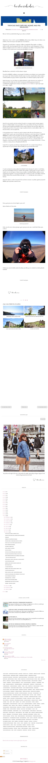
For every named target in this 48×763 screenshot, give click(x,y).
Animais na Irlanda (6, 675)
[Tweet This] (25, 300)
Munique (24, 707)
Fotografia (26, 696)
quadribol (29, 83)
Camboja (40, 680)
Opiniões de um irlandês (7, 710)
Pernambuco (9, 714)
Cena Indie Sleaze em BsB (9, 648)
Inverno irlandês (27, 700)
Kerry (14, 701)
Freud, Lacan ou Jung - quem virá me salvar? (13, 572)
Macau (10, 705)
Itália (8, 701)
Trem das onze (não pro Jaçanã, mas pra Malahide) (14, 535)
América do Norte (37, 673)
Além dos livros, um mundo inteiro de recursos (22, 609)
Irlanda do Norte (34, 700)
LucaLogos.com (32, 761)
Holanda (24, 698)
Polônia (35, 714)
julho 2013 (7, 526)
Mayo (30, 705)
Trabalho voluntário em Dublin (11, 539)
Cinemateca (32, 684)
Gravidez (4, 698)
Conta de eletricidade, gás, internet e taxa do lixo (15, 574)
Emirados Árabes (18, 691)
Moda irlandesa (6, 707)
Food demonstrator (15, 696)
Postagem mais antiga (42, 407)
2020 (5, 502)
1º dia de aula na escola (9, 570)
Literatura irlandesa (28, 703)
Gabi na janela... (7, 639)
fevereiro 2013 (8, 587)
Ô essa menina (7, 643)
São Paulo (35, 721)
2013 (5, 515)
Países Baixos (5, 712)
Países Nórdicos (19, 712)
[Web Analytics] (2, 756)
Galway (39, 696)
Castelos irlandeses (16, 682)
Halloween (12, 698)
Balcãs (42, 677)
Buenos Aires (18, 680)
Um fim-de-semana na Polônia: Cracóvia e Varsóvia (22, 624)
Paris (30, 712)
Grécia (8, 698)
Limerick (36, 701)
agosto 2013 (7, 524)
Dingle (34, 689)
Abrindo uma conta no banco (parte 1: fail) (13, 568)
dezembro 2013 (8, 517)
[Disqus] (24, 350)
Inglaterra (12, 700)
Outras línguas (33, 710)
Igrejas (33, 698)
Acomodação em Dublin (13, 673)
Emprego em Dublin (26, 691)
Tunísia (29, 726)
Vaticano (15, 728)
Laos (21, 701)
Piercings (20, 714)
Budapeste (13, 680)
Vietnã (15, 730)
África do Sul (25, 673)
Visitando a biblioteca (9, 546)
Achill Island (5, 673)
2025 (5, 493)
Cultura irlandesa (6, 687)
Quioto (31, 717)
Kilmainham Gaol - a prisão (10, 577)
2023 (5, 497)
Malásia (13, 705)
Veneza (19, 728)
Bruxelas (8, 680)
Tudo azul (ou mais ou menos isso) (12, 533)
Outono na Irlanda (25, 710)
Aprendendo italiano (32, 675)
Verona (29, 728)
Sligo (29, 723)
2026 (5, 491)
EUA (40, 693)
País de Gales (39, 710)
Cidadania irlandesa (18, 684)
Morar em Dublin (13, 707)
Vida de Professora (7, 730)
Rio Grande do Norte (7, 721)
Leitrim (23, 701)
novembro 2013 (8, 519)
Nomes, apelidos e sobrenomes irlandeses (20, 602)
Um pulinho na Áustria (8, 653)
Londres (42, 703)
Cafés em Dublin (34, 680)
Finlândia (39, 694)
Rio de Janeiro (35, 719)
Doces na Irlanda (6, 691)
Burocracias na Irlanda (26, 680)
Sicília (22, 723)
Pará (23, 712)
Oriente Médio (15, 710)
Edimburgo (12, 691)
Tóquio (32, 724)
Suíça (15, 724)
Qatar (28, 717)
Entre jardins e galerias (9, 548)
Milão (33, 705)
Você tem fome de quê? (9, 561)
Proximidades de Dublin (33, 29)
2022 (5, 499)
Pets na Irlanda (15, 714)
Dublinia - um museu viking (10, 583)
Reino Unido (40, 717)
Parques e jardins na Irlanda (36, 712)
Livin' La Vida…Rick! (9, 652)
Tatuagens (29, 724)
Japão (11, 701)
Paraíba (26, 712)
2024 (5, 495)
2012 (5, 591)
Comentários (7, 753)
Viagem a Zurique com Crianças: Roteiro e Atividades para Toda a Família (18, 657)
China (4, 684)
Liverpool (38, 703)
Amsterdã (43, 673)
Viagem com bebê (35, 728)
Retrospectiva (29, 719)
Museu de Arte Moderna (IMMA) (11, 579)
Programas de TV (6, 717)
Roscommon (20, 721)
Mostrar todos (43, 660)
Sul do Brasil (19, 724)
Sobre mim (33, 723)
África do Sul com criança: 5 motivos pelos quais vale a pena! (15, 740)
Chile (43, 682)
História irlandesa (18, 698)
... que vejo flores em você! (10, 557)
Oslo (20, 710)
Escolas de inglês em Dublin (8, 693)
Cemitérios (33, 682)
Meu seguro (6, 644)
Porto (39, 714)
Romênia (16, 721)
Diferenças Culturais (23, 689)
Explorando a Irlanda (16, 29)
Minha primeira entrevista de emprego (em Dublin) (14, 555)
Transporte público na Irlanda (21, 726)
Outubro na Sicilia (7, 640)
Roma (13, 721)
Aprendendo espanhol (23, 675)
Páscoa (4, 714)
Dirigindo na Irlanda (40, 689)
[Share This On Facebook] (23, 300)
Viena (12, 730)
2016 (5, 510)
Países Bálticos (12, 712)
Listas (22, 703)
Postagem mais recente (6, 407)
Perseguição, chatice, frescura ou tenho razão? (14, 559)
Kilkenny (17, 701)
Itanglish (7, 537)
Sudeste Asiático (6, 724)
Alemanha (31, 673)
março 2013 (7, 585)
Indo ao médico (6, 700)
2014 (5, 513)
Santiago (30, 721)
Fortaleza (21, 696)
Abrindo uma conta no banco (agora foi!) (13, 563)
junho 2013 (7, 528)
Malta (17, 705)
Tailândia (24, 724)
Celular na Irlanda (27, 682)
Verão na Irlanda (24, 728)
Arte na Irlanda (31, 677)
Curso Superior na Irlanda (28, 687)
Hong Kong (29, 698)
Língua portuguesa (13, 703)
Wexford (29, 730)
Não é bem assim (8, 564)
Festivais (31, 694)
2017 (5, 508)
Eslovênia (16, 693)
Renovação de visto (7, 719)
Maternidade (25, 705)
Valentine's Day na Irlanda (8, 728)
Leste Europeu (28, 701)
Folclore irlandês (6, 696)
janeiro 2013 (7, 589)
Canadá (4, 682)
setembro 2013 (8, 522)
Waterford (25, 730)
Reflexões (36, 717)
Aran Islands (15, 677)
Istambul (4, 701)
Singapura (26, 723)
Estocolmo (30, 693)
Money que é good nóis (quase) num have (13, 542)
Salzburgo (26, 721)
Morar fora (19, 707)
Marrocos (20, 705)
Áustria (36, 677)
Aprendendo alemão (14, 675)
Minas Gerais (37, 705)
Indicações (38, 698)
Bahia (39, 677)
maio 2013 (7, 530)
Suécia (11, 724)
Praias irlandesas (24, 29)
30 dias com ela (8, 550)
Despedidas (36, 687)
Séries (15, 723)
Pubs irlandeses (23, 717)
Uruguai (33, 726)
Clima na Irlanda (38, 684)
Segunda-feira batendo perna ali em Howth (13, 553)
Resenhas (13, 719)
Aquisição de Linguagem (7, 677)
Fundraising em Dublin (33, 696)
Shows (18, 723)
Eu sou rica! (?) (13, 617)
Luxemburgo (5, 705)
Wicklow (33, 730)
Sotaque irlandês (39, 723)
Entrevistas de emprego (35, 691)
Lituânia (34, 703)
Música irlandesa (37, 707)
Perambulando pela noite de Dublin (11, 581)
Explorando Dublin (25, 694)
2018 (5, 506)
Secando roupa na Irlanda (8, 723)
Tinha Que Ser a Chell (9, 656)
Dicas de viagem (6, 689)
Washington (19, 730)
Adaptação (20, 673)
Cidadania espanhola (10, 684)
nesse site (26, 175)
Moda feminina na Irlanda (10, 544)
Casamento (9, 682)
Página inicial (24, 407)
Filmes (35, 694)
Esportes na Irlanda (23, 693)
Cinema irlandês (26, 684)
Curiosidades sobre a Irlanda (16, 687)
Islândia (40, 700)
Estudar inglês (36, 693)
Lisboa (19, 703)
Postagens (6, 750)
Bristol (4, 680)
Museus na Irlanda (30, 707)
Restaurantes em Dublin (20, 719)
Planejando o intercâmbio (28, 714)
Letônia (33, 701)
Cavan (22, 682)
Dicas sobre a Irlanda (14, 689)
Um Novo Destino (8, 647)
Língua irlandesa (6, 703)
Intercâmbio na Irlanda (19, 700)
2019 (5, 504)
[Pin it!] (27, 300)
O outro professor (9, 566)
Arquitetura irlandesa (23, 677)
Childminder (38, 682)
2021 (5, 500)
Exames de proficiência (7, 694)
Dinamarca (30, 689)
